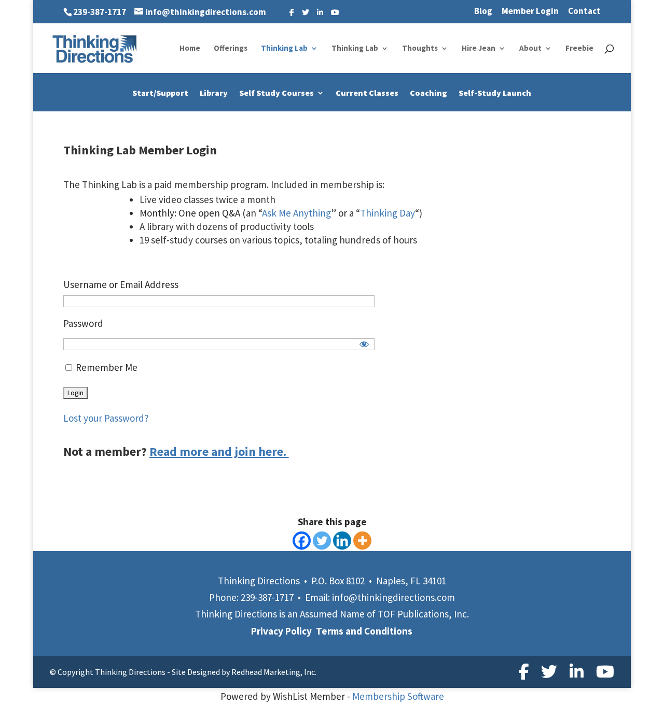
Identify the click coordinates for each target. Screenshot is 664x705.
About (530, 49)
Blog (483, 12)
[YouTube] (335, 12)
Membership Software (398, 696)
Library (214, 93)
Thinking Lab (284, 49)
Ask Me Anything (296, 213)
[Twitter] (305, 12)
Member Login (530, 12)
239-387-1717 (99, 12)
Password (83, 323)
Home (189, 49)
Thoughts (420, 49)
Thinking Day (387, 213)
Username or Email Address (120, 284)
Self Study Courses (276, 93)
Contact (584, 12)
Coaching (428, 93)
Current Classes (367, 93)
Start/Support (160, 93)
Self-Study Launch (495, 93)
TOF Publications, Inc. (423, 614)
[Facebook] (291, 12)
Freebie (579, 49)
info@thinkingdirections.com (393, 597)
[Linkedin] (342, 540)
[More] (362, 540)
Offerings (230, 49)
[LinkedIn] (320, 12)
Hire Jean (478, 49)
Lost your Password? (106, 418)
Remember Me (105, 367)
